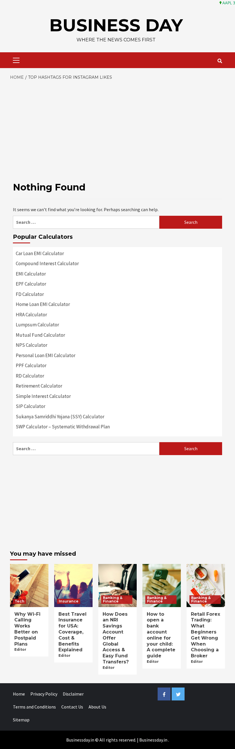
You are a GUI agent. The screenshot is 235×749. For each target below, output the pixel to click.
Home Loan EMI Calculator (43, 304)
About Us (97, 707)
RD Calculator (30, 376)
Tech (19, 601)
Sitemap (21, 720)
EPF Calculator (31, 284)
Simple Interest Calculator (43, 396)
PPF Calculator (31, 365)
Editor (20, 649)
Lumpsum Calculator (37, 324)
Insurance (69, 601)
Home (19, 694)
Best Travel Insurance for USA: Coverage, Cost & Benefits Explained (72, 632)
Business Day (116, 25)
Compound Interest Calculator (47, 263)
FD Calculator (30, 294)
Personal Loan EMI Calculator (45, 355)
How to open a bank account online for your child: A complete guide (161, 635)
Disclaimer (73, 694)
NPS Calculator (31, 345)
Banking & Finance (112, 599)
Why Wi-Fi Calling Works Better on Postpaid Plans (27, 629)
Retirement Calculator (39, 386)
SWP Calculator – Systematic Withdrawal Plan (63, 426)
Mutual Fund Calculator (40, 335)
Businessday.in (153, 740)
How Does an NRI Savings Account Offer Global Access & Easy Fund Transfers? (116, 638)
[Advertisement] (117, 124)
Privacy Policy (43, 694)
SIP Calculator (30, 406)
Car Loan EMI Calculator (40, 253)
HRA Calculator (31, 314)
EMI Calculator (31, 274)
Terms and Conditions (34, 707)
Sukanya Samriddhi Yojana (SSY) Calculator (60, 416)
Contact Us (72, 707)
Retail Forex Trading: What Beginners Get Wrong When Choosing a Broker (205, 635)
